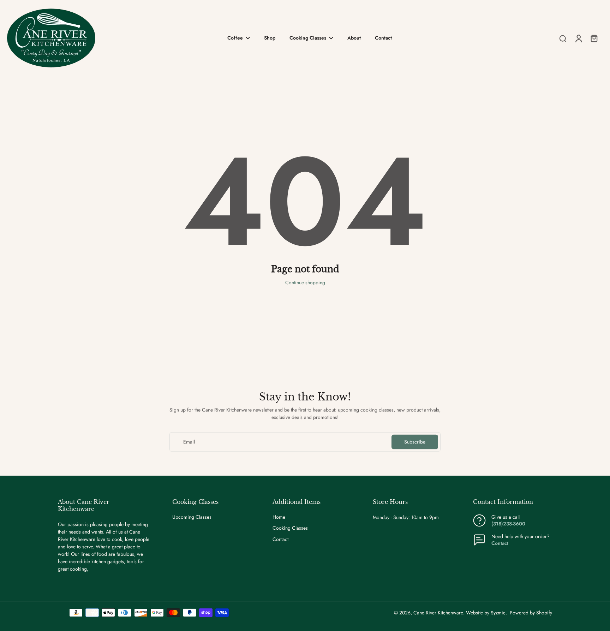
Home (279, 517)
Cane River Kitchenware (438, 612)
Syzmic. (499, 612)
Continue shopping (305, 282)
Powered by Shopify (531, 612)
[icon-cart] (594, 38)
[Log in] (578, 37)
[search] (562, 38)
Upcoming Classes (191, 517)
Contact (280, 539)
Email (189, 442)
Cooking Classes (290, 528)
